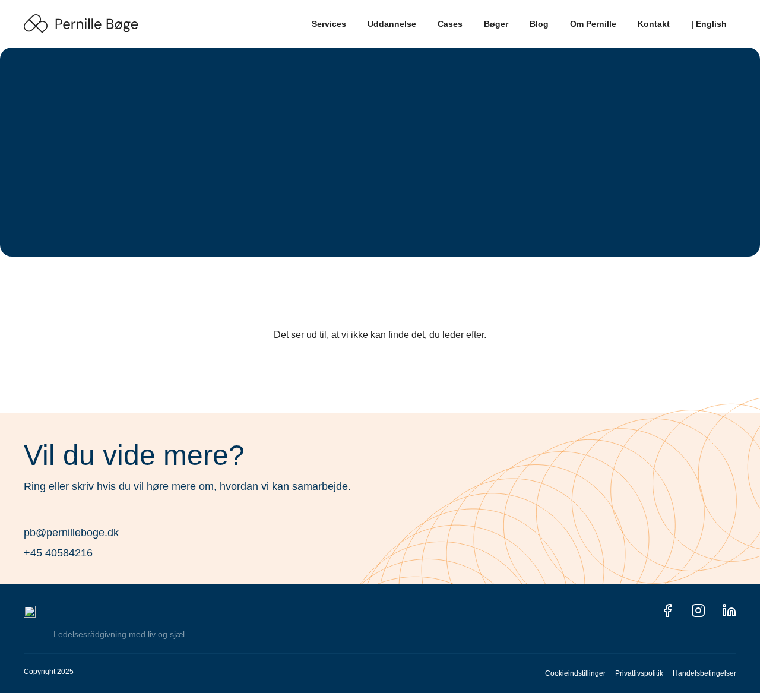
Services (329, 24)
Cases (450, 24)
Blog (539, 24)
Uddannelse (392, 24)
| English (709, 24)
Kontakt (654, 24)
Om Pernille (593, 24)
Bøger (496, 24)
